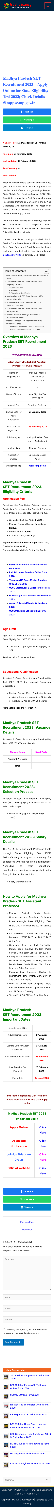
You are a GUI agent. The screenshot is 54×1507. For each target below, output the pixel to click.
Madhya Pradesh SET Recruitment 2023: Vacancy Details (25, 297)
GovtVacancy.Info (12, 255)
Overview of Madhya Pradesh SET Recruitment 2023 (27, 277)
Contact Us (33, 1493)
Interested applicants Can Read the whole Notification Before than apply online (27, 328)
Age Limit (14, 290)
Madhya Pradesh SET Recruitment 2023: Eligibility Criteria (25, 283)
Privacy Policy (21, 1490)
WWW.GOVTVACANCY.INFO (27, 355)
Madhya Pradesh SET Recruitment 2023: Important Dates (24, 322)
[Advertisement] (27, 39)
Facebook (28, 112)
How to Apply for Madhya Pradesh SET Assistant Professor (24, 316)
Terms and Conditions (41, 1490)
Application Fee (16, 287)
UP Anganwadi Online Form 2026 (27, 1453)
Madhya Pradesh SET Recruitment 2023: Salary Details (25, 310)
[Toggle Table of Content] (45, 271)
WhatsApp (29, 120)
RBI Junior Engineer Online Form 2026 (30, 1463)
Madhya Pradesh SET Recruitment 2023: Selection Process (25, 303)
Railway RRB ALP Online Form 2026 (28, 1414)
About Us (20, 1493)
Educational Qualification (21, 293)
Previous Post (27, 1222)
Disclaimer (7, 1490)
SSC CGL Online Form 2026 (24, 1395)
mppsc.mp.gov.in (37, 466)
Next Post (27, 1229)
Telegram (28, 128)
